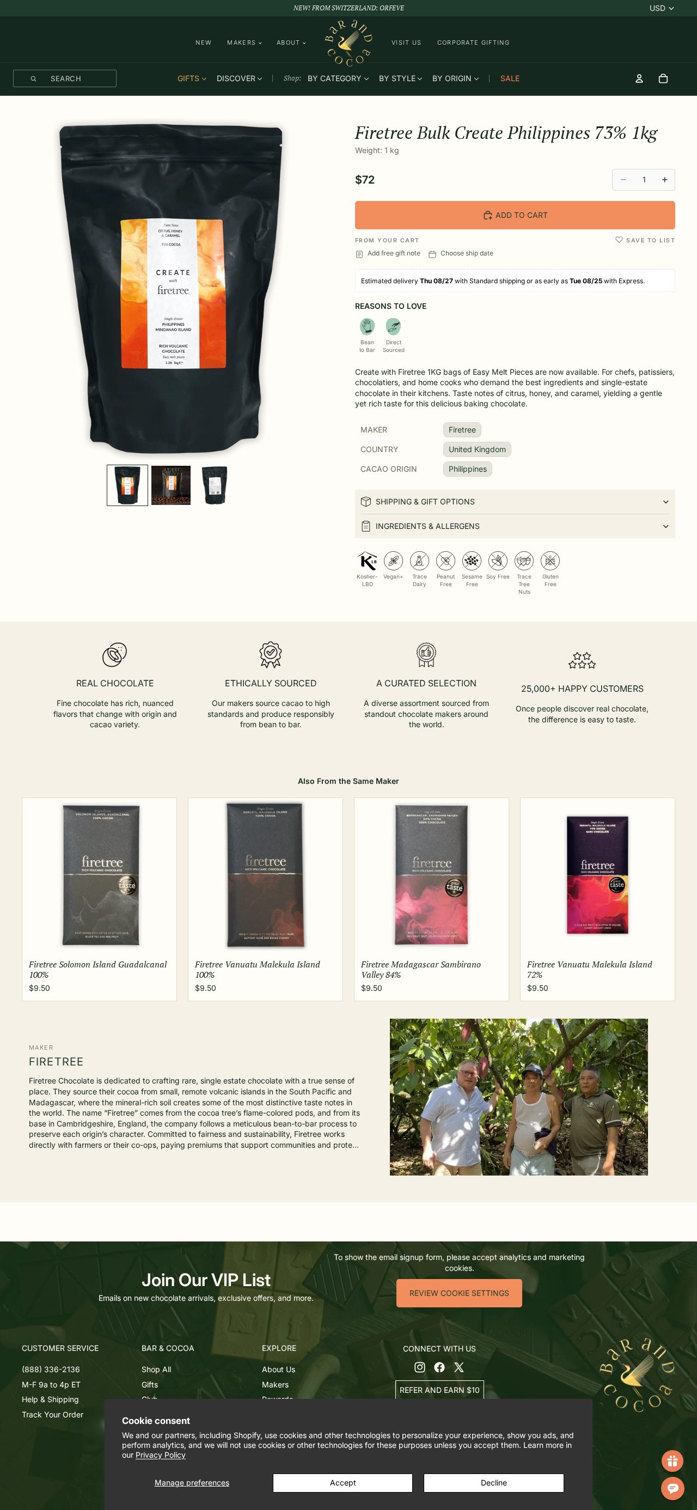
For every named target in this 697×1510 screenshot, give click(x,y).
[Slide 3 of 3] (214, 485)
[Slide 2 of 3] (171, 485)
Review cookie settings (459, 1293)
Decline (494, 1482)
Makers (275, 1384)
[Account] (639, 78)
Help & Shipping (50, 1399)
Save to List (650, 241)
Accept (343, 1482)
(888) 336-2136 (51, 1369)
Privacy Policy (161, 1454)
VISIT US (407, 42)
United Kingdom (477, 449)
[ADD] (159, 938)
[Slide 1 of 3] (127, 485)
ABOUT (289, 43)
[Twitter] (459, 1367)
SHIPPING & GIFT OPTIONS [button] (425, 501)
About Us (278, 1369)
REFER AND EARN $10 (440, 1390)
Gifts (150, 1384)
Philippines (468, 468)
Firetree (462, 429)
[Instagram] (419, 1367)
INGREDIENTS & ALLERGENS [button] (428, 526)
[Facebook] (439, 1367)
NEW (203, 42)
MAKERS (241, 43)
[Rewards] (672, 1461)
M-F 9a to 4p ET (51, 1384)
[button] (79, 1348)
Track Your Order (52, 1414)
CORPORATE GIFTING (473, 42)
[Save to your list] (619, 239)
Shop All (156, 1369)
